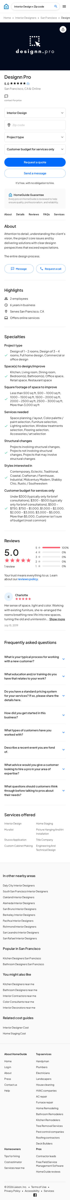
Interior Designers (25, 17)
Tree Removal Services (49, 1125)
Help (7, 1090)
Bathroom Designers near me (20, 989)
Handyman (42, 1061)
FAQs (46, 214)
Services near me (14, 1167)
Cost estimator (13, 1161)
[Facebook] (35, 1195)
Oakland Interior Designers (18, 897)
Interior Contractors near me (19, 995)
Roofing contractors (48, 1137)
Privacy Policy (12, 1190)
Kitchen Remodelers (48, 1119)
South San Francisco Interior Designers (25, 891)
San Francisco (49, 17)
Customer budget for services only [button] (30, 149)
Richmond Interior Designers (19, 926)
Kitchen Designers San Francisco (22, 958)
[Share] (63, 29)
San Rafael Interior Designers (20, 938)
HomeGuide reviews (48, 1171)
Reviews (34, 214)
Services (59, 214)
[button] (35, 659)
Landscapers (43, 1078)
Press (7, 1078)
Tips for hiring (12, 1156)
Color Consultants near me (18, 1001)
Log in (7, 1067)
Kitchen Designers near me (18, 984)
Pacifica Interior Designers (18, 920)
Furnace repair (44, 1102)
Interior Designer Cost (16, 1027)
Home (7, 17)
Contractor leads (46, 1156)
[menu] (6, 6)
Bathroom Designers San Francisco (23, 964)
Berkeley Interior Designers (19, 914)
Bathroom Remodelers (49, 1114)
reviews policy (28, 579)
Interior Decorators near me (19, 1007)
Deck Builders (44, 1143)
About (8, 214)
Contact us (10, 1084)
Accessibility (32, 1190)
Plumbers (41, 1067)
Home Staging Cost (14, 1033)
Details (20, 214)
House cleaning (45, 1084)
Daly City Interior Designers (19, 885)
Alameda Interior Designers (19, 903)
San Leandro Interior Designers (21, 932)
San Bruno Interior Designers (19, 908)
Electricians (43, 1072)
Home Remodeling (47, 1108)
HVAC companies (46, 1090)
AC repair (41, 1096)
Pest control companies (50, 1131)
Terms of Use (38, 1186)
